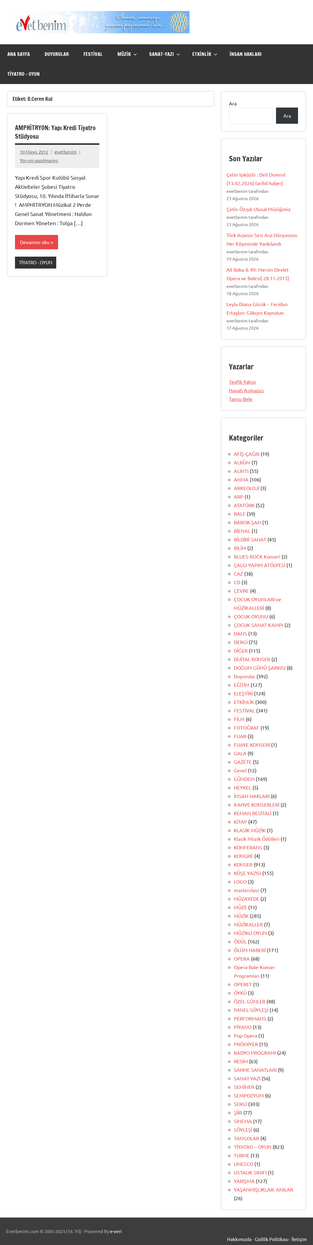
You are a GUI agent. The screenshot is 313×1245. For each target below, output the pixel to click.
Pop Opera (245, 1035)
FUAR (240, 736)
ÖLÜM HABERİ (250, 950)
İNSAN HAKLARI (246, 54)
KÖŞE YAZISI (247, 873)
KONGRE (243, 856)
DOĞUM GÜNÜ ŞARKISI (259, 668)
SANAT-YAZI (161, 54)
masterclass (246, 890)
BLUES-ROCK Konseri (257, 556)
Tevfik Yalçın (242, 382)
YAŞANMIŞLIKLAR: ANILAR (263, 1189)
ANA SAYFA (18, 54)
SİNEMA (243, 1121)
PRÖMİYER (246, 1044)
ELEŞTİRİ (243, 693)
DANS (240, 633)
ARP (238, 496)
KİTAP (240, 821)
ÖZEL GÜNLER (249, 1001)
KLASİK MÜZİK (250, 830)
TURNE (241, 1155)
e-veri (116, 1231)
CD (237, 582)
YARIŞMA (244, 1181)
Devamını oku (35, 242)
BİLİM (240, 548)
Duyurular (244, 676)
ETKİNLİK (201, 54)
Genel (240, 770)
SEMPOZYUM (249, 1095)
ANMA (241, 479)
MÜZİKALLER (248, 924)
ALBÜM (242, 462)
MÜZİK (124, 54)
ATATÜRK (244, 505)
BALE (239, 514)
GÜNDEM (244, 779)
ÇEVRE (241, 591)
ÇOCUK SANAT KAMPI (258, 625)
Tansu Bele (240, 399)
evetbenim (65, 152)
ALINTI (241, 471)
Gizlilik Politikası (272, 1239)
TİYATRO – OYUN (23, 74)
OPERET (243, 984)
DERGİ (241, 642)
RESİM (241, 1061)
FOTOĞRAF (246, 727)
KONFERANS (248, 847)
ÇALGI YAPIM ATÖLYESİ (259, 565)
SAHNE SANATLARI (255, 1070)
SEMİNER (244, 1087)
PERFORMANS (250, 1018)
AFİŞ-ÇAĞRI (247, 454)
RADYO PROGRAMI (255, 1052)
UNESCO (243, 1164)
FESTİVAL (93, 54)
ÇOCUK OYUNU (251, 616)
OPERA (242, 958)
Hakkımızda (239, 1239)
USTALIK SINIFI (250, 1172)
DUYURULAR (57, 54)
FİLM (239, 719)
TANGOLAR (246, 1138)
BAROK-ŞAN (247, 522)
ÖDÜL (240, 941)
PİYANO (243, 1027)
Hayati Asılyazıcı (246, 390)
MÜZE (240, 907)
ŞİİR (238, 1112)
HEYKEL (242, 787)
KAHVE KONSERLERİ (256, 804)
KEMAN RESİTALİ (252, 813)
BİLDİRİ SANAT (250, 539)
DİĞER (241, 650)
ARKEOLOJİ (246, 488)
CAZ (238, 573)
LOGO (240, 881)
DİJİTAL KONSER (252, 659)
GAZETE (243, 762)
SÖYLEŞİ (243, 1129)
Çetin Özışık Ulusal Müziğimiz (258, 209)
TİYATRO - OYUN (35, 262)
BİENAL (242, 531)
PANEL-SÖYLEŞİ (251, 1010)
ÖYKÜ (240, 993)
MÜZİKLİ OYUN (250, 933)
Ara (233, 103)
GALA (240, 753)
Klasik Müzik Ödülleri (256, 839)
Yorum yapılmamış (39, 160)
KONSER (243, 864)
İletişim (299, 1239)
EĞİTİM (241, 685)
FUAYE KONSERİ (252, 745)
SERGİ (240, 1104)
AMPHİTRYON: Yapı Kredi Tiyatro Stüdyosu (55, 132)
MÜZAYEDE (246, 898)
